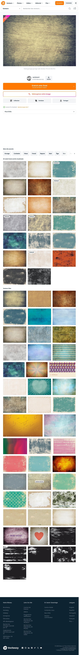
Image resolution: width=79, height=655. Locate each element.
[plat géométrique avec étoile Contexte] (62, 368)
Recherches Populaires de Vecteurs (27, 619)
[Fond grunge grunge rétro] (14, 463)
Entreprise (6, 615)
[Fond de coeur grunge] (39, 386)
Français (70, 617)
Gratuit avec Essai (39, 86)
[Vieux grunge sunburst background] (37, 368)
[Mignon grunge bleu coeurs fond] (14, 316)
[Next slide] (71, 152)
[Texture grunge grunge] (39, 275)
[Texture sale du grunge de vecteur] (14, 168)
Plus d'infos (8, 110)
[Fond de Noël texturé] (14, 516)
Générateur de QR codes (8, 636)
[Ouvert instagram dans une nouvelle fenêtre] (25, 647)
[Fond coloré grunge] (39, 351)
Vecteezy (6, 609)
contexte (17, 152)
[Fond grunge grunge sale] (14, 240)
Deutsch (70, 615)
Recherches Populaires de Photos (27, 625)
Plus (47, 3)
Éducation (6, 617)
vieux (26, 152)
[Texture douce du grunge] (39, 168)
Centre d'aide (47, 606)
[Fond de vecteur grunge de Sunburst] (39, 404)
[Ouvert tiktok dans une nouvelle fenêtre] (35, 647)
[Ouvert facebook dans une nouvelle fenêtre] (22, 647)
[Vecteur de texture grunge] (64, 445)
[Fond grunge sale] (14, 222)
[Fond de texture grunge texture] (39, 257)
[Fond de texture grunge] (14, 386)
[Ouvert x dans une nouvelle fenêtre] (38, 647)
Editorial (38, 3)
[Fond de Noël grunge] (39, 516)
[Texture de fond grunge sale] (39, 222)
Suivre (49, 79)
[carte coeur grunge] (39, 535)
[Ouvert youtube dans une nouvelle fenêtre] (41, 647)
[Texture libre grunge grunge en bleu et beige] (64, 204)
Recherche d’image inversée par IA (8, 624)
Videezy (5, 612)
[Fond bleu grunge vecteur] (64, 168)
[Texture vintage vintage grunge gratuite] (64, 333)
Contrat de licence (26, 607)
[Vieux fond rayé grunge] (14, 481)
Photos (19, 3)
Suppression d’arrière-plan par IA (7, 630)
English (70, 606)
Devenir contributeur (47, 615)
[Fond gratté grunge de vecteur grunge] (64, 222)
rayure (42, 152)
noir (50, 152)
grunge (7, 152)
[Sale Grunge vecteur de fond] (14, 204)
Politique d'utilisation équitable (64, 649)
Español (70, 609)
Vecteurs (9, 3)
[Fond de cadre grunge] (64, 240)
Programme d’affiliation (27, 614)
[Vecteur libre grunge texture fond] (64, 386)
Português (71, 612)
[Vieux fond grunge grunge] (39, 186)
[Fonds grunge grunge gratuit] (39, 333)
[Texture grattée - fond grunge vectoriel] (14, 257)
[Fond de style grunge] (64, 186)
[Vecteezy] (3, 3)
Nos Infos (46, 612)
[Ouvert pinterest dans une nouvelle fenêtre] (32, 647)
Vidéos (28, 3)
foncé (34, 152)
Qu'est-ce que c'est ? (23, 107)
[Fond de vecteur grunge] (39, 240)
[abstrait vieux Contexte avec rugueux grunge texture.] (63, 535)
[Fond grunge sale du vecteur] (14, 275)
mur (64, 152)
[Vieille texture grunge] (14, 186)
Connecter (69, 3)
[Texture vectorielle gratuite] (64, 498)
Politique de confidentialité (66, 648)
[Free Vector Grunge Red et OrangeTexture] (64, 463)
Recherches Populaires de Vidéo (27, 631)
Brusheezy (6, 606)
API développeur (8, 620)
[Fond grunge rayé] (39, 298)
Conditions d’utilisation (67, 646)
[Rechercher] (69, 8)
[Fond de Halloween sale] (64, 257)
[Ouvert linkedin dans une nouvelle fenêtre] (28, 647)
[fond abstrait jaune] (23, 424)
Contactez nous (48, 609)
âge (57, 152)
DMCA (25, 611)
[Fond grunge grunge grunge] (64, 351)
